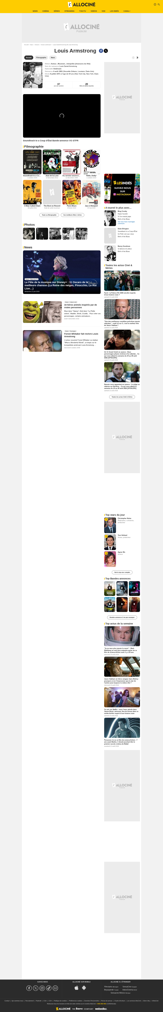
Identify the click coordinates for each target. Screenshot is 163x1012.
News (35, 11)
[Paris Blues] (71, 192)
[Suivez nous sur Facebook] (29, 988)
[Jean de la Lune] (52, 162)
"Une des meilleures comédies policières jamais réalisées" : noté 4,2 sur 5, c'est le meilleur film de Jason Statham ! (122, 323)
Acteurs (37, 44)
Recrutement (29, 1001)
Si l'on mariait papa (124, 216)
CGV (50, 1001)
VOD (103, 11)
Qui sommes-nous (17, 1001)
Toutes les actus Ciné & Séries (122, 397)
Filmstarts (108, 987)
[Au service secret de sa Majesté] (71, 162)
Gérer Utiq (146, 1001)
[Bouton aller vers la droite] (137, 57)
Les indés (114, 11)
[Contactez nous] (56, 988)
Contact (7, 1001)
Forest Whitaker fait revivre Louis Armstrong (81, 335)
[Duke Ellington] (110, 236)
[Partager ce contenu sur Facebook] (101, 51)
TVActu (82, 11)
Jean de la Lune (51, 176)
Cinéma (45, 11)
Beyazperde (109, 990)
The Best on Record (52, 206)
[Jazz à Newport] (91, 192)
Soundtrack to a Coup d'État (32, 176)
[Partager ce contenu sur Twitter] (106, 51)
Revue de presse (106, 1001)
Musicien (62, 64)
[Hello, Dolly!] (91, 162)
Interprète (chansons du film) (78, 64)
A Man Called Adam (32, 206)
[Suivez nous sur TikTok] (49, 988)
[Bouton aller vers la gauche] (133, 57)
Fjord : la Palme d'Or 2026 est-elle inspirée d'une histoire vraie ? (120, 294)
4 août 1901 (58, 71)
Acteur (54, 64)
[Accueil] (81, 4)
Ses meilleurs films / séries (72, 215)
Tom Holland (122, 535)
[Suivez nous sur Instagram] (42, 988)
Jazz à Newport (91, 206)
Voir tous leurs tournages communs (126, 222)
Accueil (26, 44)
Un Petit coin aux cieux (126, 234)
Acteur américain (46, 44)
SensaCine (127, 987)
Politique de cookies (60, 1001)
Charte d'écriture (119, 1001)
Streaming (69, 11)
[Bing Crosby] (110, 218)
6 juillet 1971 (55, 74)
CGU (45, 1001)
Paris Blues (71, 206)
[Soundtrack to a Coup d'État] (32, 162)
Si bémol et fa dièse (125, 249)
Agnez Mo (121, 552)
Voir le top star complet (122, 572)
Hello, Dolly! (91, 176)
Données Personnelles (91, 1001)
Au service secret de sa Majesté (71, 176)
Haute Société (123, 214)
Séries (57, 11)
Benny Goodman (124, 246)
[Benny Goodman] (110, 253)
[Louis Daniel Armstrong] (32, 75)
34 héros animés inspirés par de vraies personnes (80, 306)
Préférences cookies (75, 1001)
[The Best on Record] (52, 192)
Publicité (38, 1001)
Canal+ (127, 11)
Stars (31, 44)
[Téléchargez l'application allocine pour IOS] (77, 987)
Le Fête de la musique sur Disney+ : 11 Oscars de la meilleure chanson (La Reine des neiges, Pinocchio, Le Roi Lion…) (61, 285)
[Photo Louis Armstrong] (29, 234)
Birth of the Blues (124, 219)
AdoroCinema (127, 990)
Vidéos (94, 11)
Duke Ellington (123, 229)
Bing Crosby (122, 211)
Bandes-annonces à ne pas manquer (122, 617)
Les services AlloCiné (134, 1001)
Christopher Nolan (124, 518)
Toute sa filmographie (49, 215)
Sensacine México (118, 993)
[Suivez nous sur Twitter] (36, 988)
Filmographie (34, 146)
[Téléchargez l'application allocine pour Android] (85, 987)
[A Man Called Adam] (32, 192)
